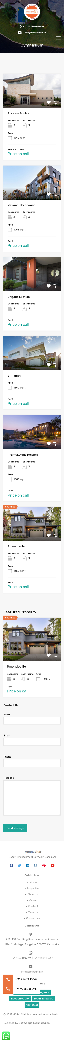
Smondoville (16, 546)
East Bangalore (40, 992)
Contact (33, 906)
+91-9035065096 (35, 26)
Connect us (33, 918)
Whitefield (32, 1004)
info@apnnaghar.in (35, 32)
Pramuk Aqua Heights (23, 454)
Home (33, 882)
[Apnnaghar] (32, 18)
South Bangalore (43, 998)
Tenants (33, 912)
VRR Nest (14, 375)
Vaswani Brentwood (21, 205)
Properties (33, 888)
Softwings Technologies (34, 1023)
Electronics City (20, 998)
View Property (32, 101)
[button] (8, 989)
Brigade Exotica (19, 296)
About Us (33, 894)
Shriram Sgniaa (18, 113)
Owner (33, 900)
